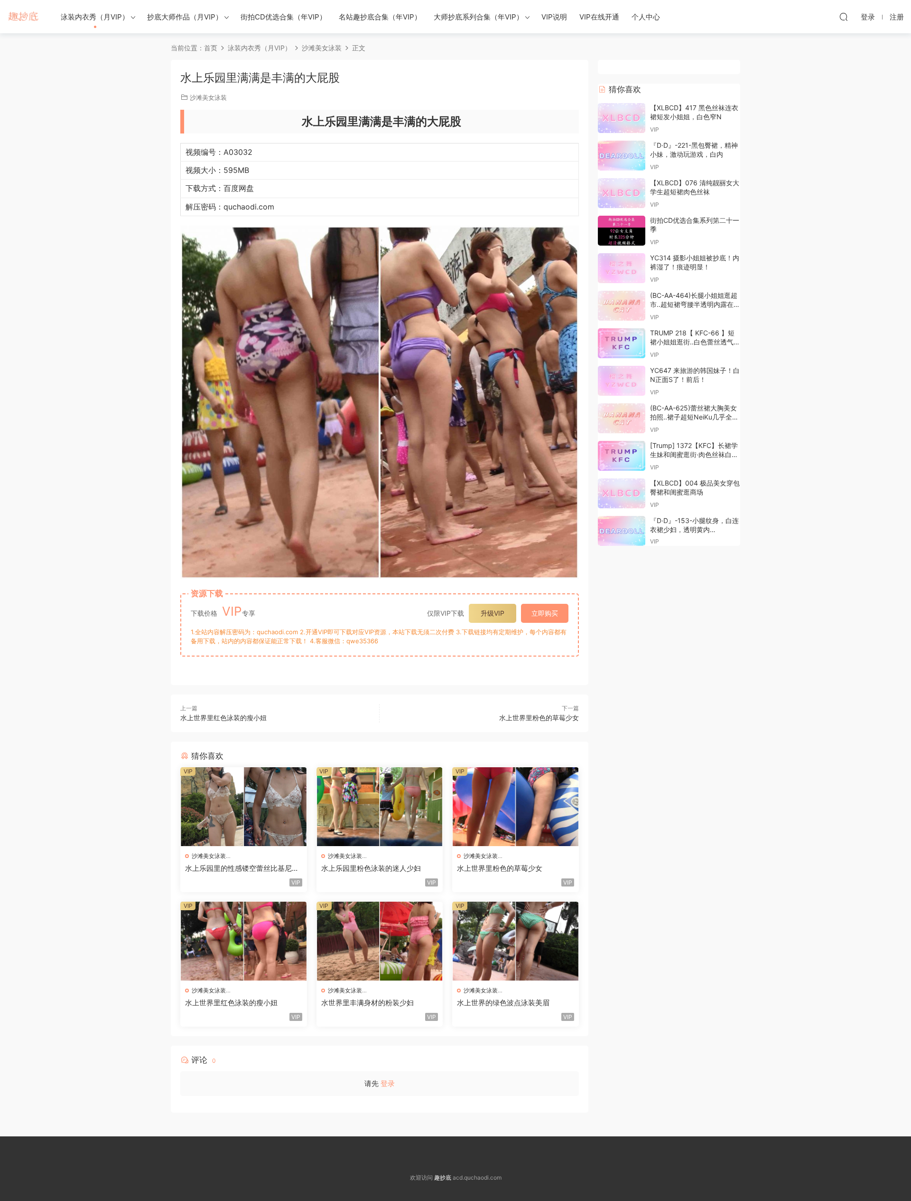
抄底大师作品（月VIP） (185, 16)
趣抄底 (23, 16)
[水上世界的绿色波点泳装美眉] (515, 941)
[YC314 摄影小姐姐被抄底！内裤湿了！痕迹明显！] (621, 268)
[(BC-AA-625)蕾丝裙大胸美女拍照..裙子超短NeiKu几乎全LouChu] (621, 418)
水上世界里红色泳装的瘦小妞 (223, 718)
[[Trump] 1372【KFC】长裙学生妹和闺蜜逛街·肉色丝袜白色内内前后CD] (621, 456)
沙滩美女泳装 (208, 97)
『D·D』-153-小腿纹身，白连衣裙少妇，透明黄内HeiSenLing (694, 529)
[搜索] (843, 17)
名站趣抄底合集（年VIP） (380, 16)
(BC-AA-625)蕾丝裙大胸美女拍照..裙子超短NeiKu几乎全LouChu (693, 417)
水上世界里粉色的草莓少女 (539, 718)
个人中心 (646, 16)
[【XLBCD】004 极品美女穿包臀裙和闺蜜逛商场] (621, 493)
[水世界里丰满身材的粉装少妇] (379, 941)
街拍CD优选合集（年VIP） (283, 16)
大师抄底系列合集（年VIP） (478, 16)
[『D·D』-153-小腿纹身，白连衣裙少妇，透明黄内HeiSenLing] (621, 531)
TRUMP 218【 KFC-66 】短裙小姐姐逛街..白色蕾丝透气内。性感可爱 (692, 342)
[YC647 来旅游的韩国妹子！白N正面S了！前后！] (621, 381)
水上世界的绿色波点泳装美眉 (503, 1002)
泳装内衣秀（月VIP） (95, 16)
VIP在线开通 (599, 16)
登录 (388, 1083)
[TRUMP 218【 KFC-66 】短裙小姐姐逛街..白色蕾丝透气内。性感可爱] (621, 343)
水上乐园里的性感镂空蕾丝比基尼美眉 (242, 868)
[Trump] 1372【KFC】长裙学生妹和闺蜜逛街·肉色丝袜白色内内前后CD (694, 454)
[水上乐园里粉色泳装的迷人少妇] (379, 806)
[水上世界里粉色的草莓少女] (515, 806)
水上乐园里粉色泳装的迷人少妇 (371, 868)
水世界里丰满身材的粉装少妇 (367, 1002)
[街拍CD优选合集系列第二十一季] (621, 231)
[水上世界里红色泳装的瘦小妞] (243, 941)
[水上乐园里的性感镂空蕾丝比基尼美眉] (243, 806)
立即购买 (544, 613)
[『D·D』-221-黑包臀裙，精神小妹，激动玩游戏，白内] (621, 156)
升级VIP (492, 613)
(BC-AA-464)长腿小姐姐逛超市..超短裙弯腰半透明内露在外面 (695, 304)
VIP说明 (554, 16)
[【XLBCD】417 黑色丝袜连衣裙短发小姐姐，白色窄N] (621, 118)
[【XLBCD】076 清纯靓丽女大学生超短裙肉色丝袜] (621, 193)
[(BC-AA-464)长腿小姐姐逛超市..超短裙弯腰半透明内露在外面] (621, 306)
